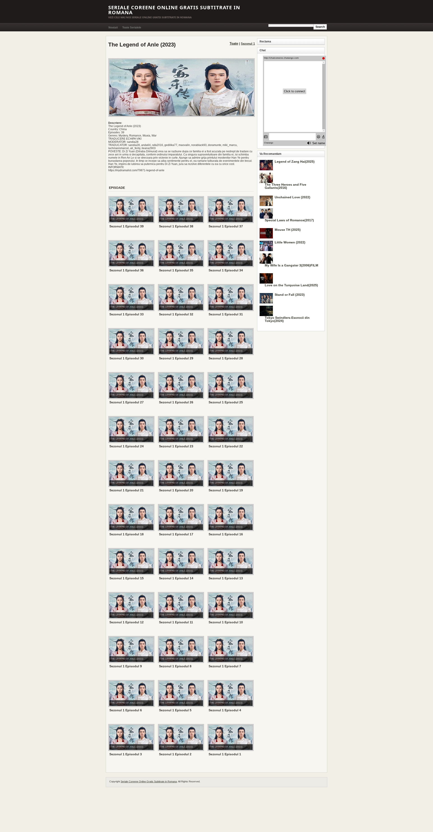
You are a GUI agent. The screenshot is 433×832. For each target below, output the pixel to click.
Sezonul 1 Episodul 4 (225, 710)
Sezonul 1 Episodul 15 (126, 578)
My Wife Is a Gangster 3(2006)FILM (291, 265)
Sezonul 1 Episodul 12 (126, 622)
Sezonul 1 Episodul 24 (126, 446)
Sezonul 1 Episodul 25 (226, 402)
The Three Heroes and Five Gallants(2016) (285, 186)
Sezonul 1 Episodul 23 (176, 446)
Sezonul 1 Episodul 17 (176, 534)
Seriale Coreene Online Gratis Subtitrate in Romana (174, 10)
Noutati (113, 27)
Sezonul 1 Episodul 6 (125, 710)
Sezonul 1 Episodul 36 (126, 270)
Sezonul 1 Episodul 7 (225, 666)
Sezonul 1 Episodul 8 (175, 666)
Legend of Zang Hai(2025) (295, 161)
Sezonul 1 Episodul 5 (175, 710)
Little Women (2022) (290, 242)
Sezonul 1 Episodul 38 (176, 226)
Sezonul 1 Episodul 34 (226, 270)
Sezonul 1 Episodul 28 (226, 358)
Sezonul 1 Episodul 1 (225, 754)
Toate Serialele (131, 27)
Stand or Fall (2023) (290, 294)
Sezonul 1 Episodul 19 (226, 490)
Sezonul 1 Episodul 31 (226, 314)
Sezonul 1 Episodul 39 (126, 226)
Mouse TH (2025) (288, 229)
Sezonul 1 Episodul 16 (226, 534)
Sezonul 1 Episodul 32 (176, 314)
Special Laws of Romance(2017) (289, 220)
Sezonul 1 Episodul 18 (126, 534)
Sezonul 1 (248, 43)
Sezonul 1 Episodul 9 (125, 666)
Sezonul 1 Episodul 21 (126, 490)
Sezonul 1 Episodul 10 (226, 622)
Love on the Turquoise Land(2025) (291, 285)
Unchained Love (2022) (292, 197)
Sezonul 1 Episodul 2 (175, 754)
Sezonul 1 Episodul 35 (176, 270)
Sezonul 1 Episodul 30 (126, 358)
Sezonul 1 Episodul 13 (226, 578)
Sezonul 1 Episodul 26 (176, 402)
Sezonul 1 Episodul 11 (176, 622)
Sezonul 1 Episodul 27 (126, 402)
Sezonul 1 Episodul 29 (176, 358)
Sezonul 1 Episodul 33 (126, 314)
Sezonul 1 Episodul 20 (176, 490)
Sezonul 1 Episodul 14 (176, 578)
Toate (234, 43)
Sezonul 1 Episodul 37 (226, 226)
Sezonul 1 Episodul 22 (226, 446)
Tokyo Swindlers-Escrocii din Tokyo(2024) (287, 319)
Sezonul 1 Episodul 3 (125, 754)
